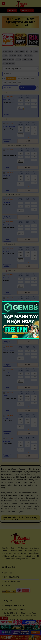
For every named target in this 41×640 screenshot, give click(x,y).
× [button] (36, 304)
